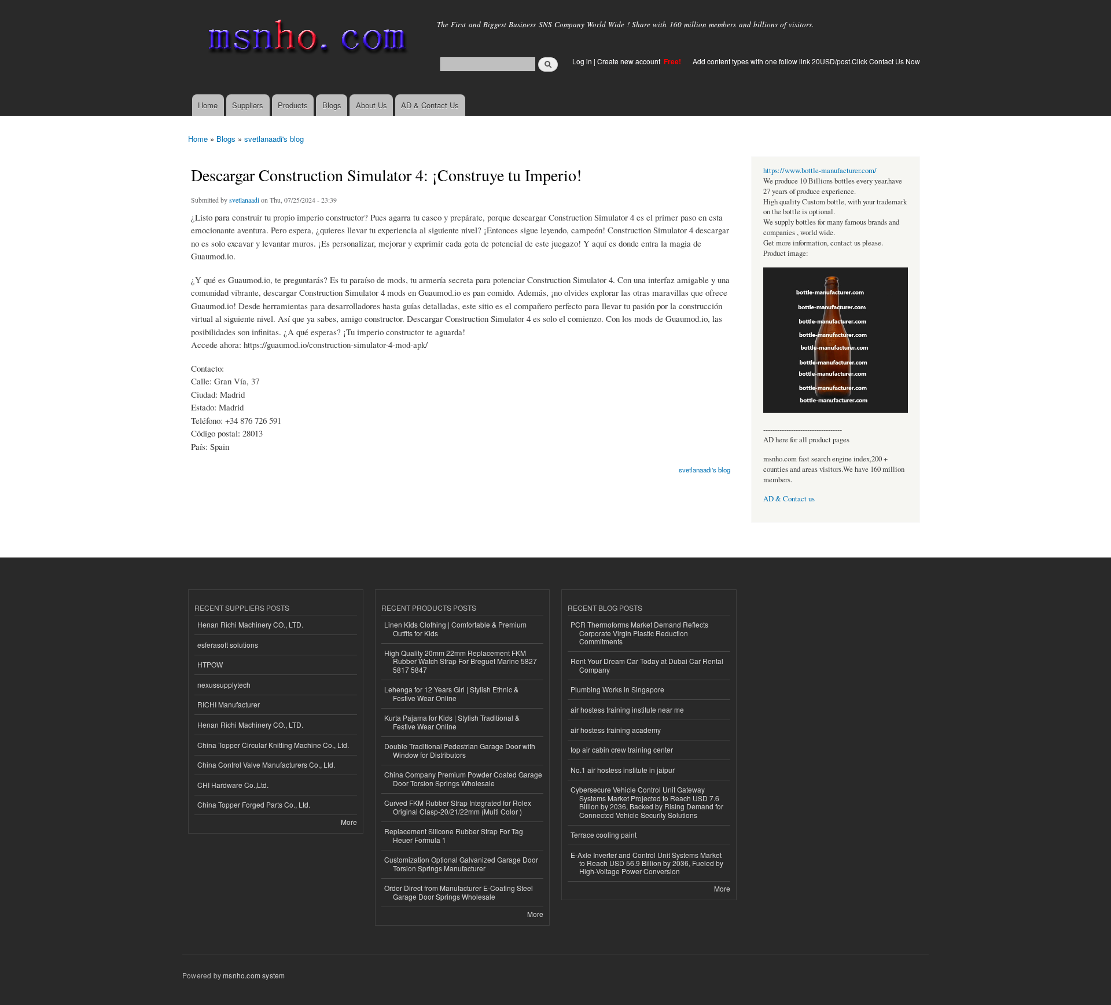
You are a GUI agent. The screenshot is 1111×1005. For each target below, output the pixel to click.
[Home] (305, 39)
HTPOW (210, 664)
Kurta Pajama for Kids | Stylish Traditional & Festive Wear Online (452, 722)
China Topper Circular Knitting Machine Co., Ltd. (273, 745)
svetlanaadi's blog (274, 138)
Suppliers (247, 105)
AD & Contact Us (430, 105)
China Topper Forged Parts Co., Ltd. (253, 804)
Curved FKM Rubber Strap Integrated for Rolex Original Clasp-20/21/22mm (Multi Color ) (457, 807)
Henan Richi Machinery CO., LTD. (250, 624)
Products (293, 105)
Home (208, 105)
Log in (582, 61)
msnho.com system (254, 975)
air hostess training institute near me (627, 709)
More (349, 822)
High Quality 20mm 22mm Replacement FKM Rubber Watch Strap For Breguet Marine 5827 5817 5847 (460, 661)
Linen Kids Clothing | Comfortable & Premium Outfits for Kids (455, 628)
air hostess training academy (616, 730)
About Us (371, 105)
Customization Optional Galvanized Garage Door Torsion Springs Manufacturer (461, 863)
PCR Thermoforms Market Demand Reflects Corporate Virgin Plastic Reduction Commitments (639, 632)
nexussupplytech (224, 684)
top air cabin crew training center (622, 749)
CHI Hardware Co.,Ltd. (232, 785)
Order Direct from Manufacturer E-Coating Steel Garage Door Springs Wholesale (458, 892)
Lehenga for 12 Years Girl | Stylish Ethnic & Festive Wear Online (451, 693)
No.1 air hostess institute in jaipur (623, 770)
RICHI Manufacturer (228, 704)
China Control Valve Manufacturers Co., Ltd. (266, 764)
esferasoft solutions (227, 645)
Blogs (331, 105)
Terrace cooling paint (604, 834)
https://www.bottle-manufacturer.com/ (820, 170)
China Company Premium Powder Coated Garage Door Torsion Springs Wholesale (463, 778)
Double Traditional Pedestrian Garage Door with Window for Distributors (459, 750)
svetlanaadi (244, 199)
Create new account (629, 61)
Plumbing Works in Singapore (617, 689)
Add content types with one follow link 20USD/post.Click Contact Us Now (806, 61)
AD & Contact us (789, 499)
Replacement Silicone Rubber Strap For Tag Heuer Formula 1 (453, 835)
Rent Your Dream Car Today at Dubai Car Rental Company (647, 665)
